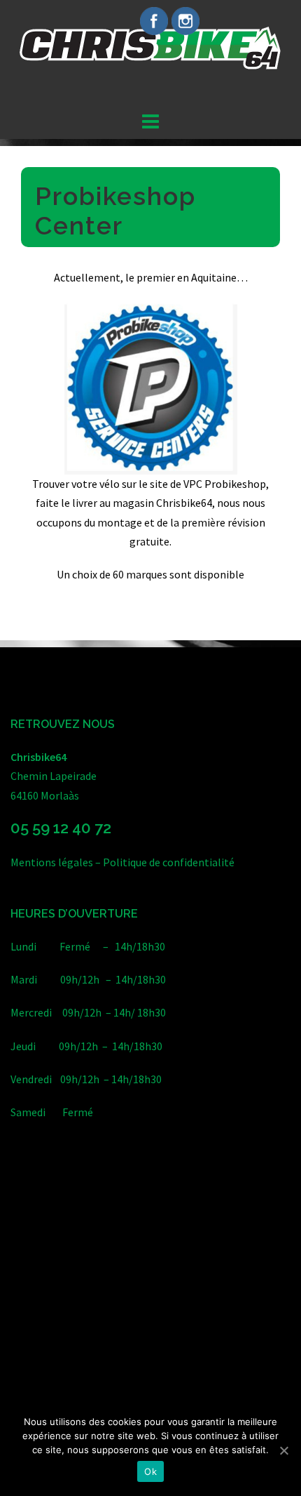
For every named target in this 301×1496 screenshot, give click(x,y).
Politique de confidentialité (168, 862)
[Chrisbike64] (150, 53)
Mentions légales (51, 862)
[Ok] (283, 1450)
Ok (150, 1471)
